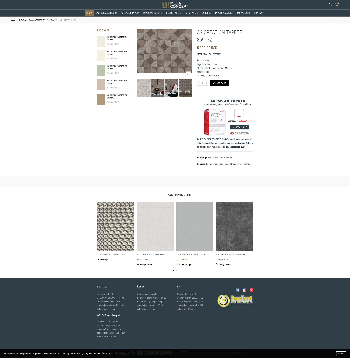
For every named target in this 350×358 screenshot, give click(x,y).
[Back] (12, 20)
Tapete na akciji (224, 13)
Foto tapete (191, 13)
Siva (239, 164)
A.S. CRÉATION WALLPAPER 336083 (151, 254)
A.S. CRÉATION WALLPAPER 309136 (190, 254)
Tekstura (246, 164)
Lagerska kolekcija (106, 13)
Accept (341, 354)
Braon (208, 164)
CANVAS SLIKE (243, 13)
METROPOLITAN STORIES (44, 20)
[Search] (330, 4)
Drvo (221, 164)
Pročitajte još (105, 260)
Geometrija (230, 164)
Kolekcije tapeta (130, 13)
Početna (24, 20)
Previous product (330, 20)
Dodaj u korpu (219, 83)
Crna (215, 164)
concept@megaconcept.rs (109, 329)
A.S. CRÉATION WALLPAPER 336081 (230, 254)
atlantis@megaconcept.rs (108, 301)
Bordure (206, 13)
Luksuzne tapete (152, 13)
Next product (337, 20)
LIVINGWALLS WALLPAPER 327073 (111, 254)
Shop (89, 13)
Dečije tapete (173, 13)
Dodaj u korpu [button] (146, 265)
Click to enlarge (188, 74)
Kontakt (258, 13)
